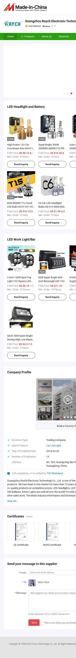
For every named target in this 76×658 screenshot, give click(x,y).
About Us (47, 36)
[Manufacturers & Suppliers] (26, 7)
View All (11, 474)
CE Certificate (21, 518)
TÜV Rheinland (55, 447)
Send (34, 596)
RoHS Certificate (52, 518)
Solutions (64, 36)
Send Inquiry (21, 137)
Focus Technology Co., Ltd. (45, 617)
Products (29, 36)
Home (10, 36)
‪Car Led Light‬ (53, 419)
